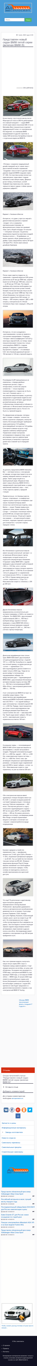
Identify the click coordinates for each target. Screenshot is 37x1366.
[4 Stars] (20, 88)
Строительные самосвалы (12, 1151)
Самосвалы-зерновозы (11, 1142)
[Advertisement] (18, 1023)
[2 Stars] (18, 88)
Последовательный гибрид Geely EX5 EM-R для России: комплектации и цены (18, 1208)
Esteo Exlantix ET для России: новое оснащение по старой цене (15, 1215)
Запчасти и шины (9, 1123)
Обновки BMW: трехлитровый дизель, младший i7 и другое (25, 1003)
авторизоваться (17, 1098)
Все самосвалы (19, 1341)
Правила (6, 1348)
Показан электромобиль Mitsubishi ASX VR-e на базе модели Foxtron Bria (17, 1223)
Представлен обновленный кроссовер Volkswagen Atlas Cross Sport (16, 1192)
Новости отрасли (9, 1138)
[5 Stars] (22, 88)
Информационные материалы (14, 1127)
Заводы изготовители (14, 1132)
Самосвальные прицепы (11, 1147)
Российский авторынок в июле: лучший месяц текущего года (16, 1200)
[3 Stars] (19, 88)
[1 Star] (17, 88)
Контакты (6, 1351)
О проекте (6, 1345)
